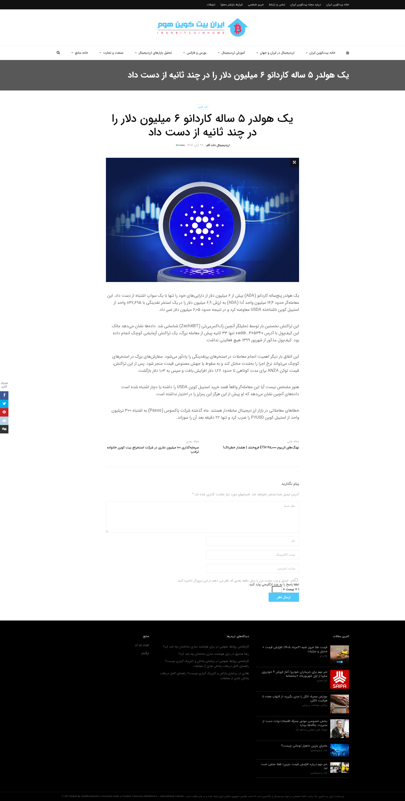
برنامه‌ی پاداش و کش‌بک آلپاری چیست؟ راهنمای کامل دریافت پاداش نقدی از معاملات (207, 664)
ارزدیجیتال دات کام (218, 145)
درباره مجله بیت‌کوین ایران (305, 4)
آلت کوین (202, 107)
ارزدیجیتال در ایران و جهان (277, 52)
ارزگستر (145, 653)
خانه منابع (81, 52)
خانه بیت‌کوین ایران (322, 52)
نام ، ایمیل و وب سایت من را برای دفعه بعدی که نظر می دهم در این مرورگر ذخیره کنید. (236, 581)
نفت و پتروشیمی (319, 750)
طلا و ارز (323, 656)
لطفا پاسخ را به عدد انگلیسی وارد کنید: (273, 584)
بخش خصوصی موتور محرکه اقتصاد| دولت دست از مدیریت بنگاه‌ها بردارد (294, 723)
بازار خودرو (322, 680)
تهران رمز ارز (142, 645)
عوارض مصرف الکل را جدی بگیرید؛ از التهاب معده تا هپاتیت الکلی (294, 699)
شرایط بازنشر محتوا (232, 4)
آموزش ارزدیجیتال (233, 52)
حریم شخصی (256, 4)
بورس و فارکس (196, 52)
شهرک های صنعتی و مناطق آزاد (311, 730)
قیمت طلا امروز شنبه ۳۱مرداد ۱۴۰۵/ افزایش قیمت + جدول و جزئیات (294, 649)
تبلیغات (211, 4)
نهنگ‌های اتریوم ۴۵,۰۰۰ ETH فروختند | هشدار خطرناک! (261, 447)
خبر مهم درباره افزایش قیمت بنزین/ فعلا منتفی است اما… (294, 766)
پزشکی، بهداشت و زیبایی (314, 705)
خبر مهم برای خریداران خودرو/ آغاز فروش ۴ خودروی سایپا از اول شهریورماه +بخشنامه (294, 674)
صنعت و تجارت (113, 52)
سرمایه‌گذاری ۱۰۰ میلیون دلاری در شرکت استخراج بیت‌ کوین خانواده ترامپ (153, 449)
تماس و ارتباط (277, 4)
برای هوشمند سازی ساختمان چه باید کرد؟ (189, 646)
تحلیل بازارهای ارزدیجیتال (155, 52)
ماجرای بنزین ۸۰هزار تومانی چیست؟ (304, 746)
